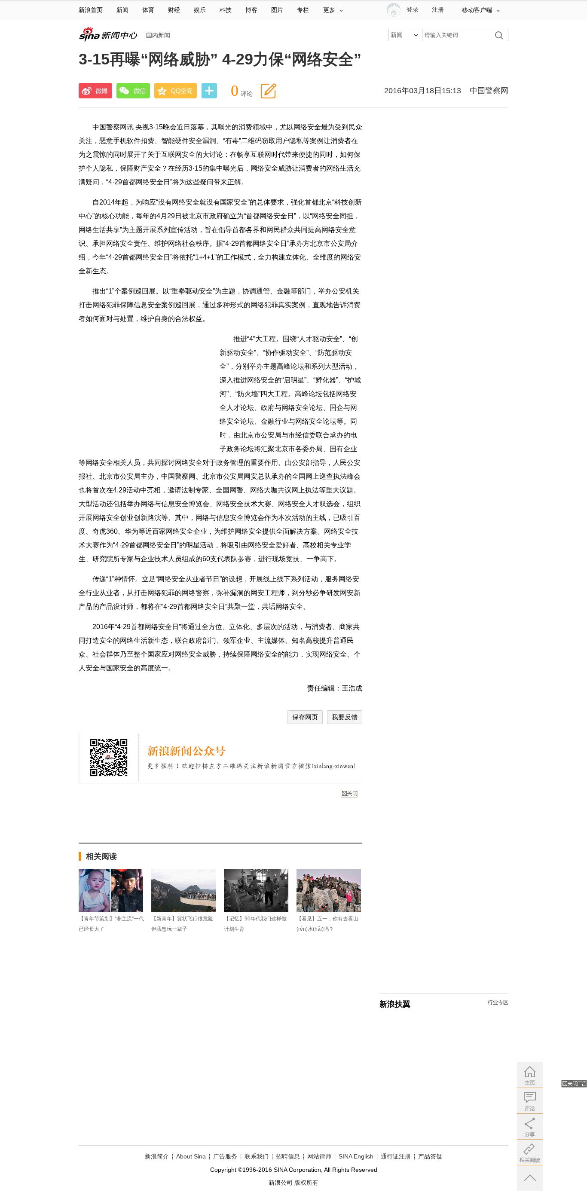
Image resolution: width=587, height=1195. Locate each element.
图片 (277, 10)
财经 (174, 10)
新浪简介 (157, 1156)
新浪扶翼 (394, 1004)
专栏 (303, 10)
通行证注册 (396, 1156)
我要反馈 (345, 717)
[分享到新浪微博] (95, 90)
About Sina (191, 1156)
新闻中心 (108, 34)
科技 (226, 10)
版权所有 (306, 1182)
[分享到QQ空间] (175, 90)
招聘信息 (288, 1156)
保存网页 (305, 717)
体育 (148, 10)
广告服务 (225, 1156)
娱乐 (200, 10)
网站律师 (319, 1156)
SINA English (356, 1156)
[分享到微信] (133, 90)
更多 (329, 10)
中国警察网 (489, 90)
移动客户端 (477, 10)
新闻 (122, 10)
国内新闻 (158, 35)
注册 (438, 9)
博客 (251, 10)
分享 (209, 91)
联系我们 (257, 1156)
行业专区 (498, 1002)
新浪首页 (91, 10)
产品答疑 (430, 1156)
